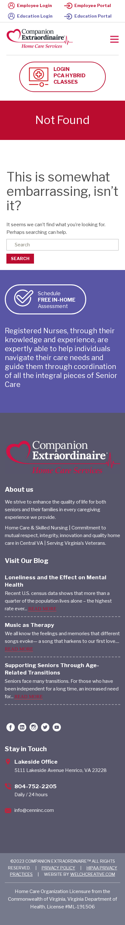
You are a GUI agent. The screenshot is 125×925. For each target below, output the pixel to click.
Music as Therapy (29, 625)
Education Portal (93, 16)
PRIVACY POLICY (58, 867)
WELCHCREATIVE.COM (92, 874)
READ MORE (42, 608)
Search (20, 258)
